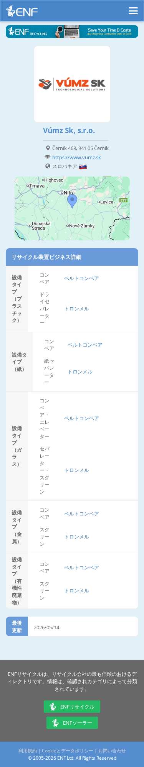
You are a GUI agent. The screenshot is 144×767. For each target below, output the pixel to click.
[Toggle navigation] (133, 7)
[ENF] (22, 13)
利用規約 (27, 750)
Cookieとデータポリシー (67, 750)
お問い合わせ (112, 750)
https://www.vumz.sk (76, 157)
